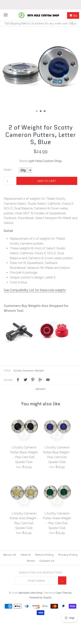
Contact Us (46, 560)
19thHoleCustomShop (30, 592)
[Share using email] (47, 380)
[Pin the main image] (33, 380)
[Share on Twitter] (26, 380)
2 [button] (40, 111)
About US (9, 554)
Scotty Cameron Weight (28, 370)
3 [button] (44, 111)
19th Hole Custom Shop (45, 161)
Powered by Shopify (40, 597)
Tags (7, 370)
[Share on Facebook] (18, 380)
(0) (75, 15)
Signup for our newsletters (40, 572)
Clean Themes (64, 592)
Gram (7, 170)
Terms (31, 560)
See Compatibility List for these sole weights (35, 290)
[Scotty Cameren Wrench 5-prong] (19, 345)
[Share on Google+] (41, 380)
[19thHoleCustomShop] (40, 15)
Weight (40, 389)
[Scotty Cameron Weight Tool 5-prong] (54, 345)
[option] (40, 67)
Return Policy (44, 554)
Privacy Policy (68, 554)
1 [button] (36, 111)
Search (26, 554)
